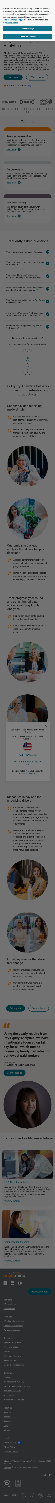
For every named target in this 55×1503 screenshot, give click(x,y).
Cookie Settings (10, 20)
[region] (27, 21)
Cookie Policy (12, 23)
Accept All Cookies (27, 37)
